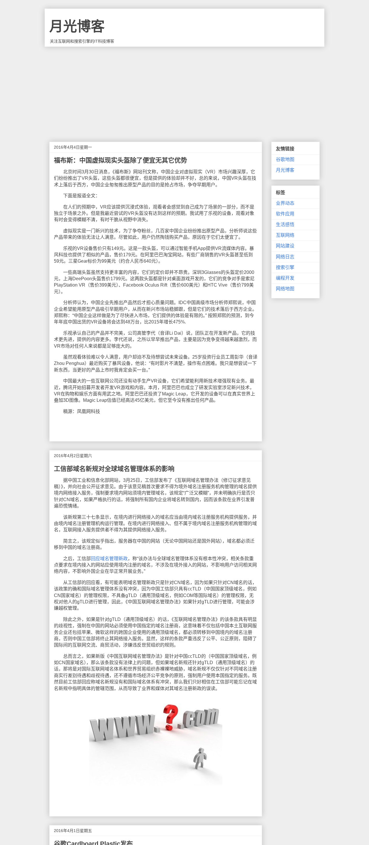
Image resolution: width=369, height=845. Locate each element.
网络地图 (285, 288)
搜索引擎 (285, 267)
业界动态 (285, 203)
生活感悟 (285, 224)
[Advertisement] (184, 90)
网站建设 (285, 245)
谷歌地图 (285, 159)
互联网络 (285, 235)
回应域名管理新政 (109, 558)
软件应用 (285, 213)
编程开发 (285, 278)
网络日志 (285, 256)
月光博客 (77, 26)
